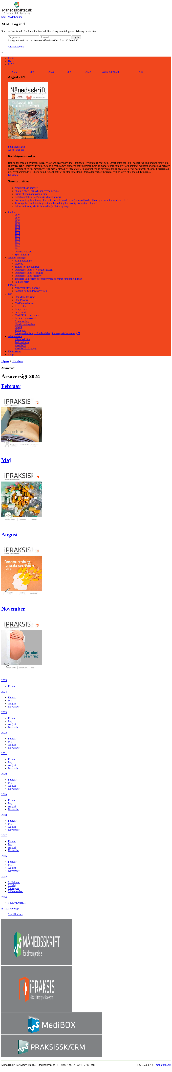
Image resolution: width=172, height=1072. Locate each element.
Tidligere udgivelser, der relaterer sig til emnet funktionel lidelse (48, 278)
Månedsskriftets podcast (27, 287)
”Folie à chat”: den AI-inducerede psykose (37, 190)
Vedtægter (20, 330)
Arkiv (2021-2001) (112, 72)
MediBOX (20, 345)
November (13, 609)
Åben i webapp (16, 149)
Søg (3, 16)
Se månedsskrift (16, 146)
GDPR (18, 327)
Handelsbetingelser (25, 324)
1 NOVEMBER (17, 902)
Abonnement (15, 336)
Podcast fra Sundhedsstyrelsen (31, 290)
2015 (17, 245)
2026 (14, 72)
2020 (17, 230)
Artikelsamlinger (17, 257)
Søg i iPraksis (22, 254)
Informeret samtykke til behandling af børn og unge (42, 206)
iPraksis (12, 212)
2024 (51, 72)
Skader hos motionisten (27, 266)
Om (10, 293)
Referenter (20, 306)
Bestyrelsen (21, 309)
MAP (11, 64)
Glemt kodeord (16, 46)
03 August (13, 888)
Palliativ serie (22, 281)
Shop (11, 354)
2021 (17, 227)
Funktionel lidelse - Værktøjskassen (34, 269)
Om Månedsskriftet (25, 297)
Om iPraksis (21, 300)
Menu (11, 58)
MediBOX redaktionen (27, 315)
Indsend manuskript (25, 318)
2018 (17, 236)
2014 (17, 248)
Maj (6, 460)
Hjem (11, 61)
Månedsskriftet (22, 339)
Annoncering (22, 321)
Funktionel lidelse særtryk (28, 275)
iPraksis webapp (23, 251)
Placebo (19, 263)
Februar (10, 386)
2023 (69, 72)
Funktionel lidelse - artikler (29, 272)
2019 (17, 233)
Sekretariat (20, 312)
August (9, 534)
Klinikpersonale (23, 260)
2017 (17, 239)
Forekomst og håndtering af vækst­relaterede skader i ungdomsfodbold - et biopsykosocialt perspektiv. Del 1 (71, 200)
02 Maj (12, 885)
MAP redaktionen (24, 303)
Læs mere (13, 175)
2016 (17, 242)
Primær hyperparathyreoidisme (31, 194)
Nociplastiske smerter (26, 187)
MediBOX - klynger (25, 348)
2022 (88, 72)
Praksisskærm (22, 342)
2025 (32, 72)
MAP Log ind (15, 16)
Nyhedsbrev (14, 351)
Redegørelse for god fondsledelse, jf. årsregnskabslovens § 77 (47, 333)
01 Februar (14, 882)
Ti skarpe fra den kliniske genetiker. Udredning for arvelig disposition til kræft (56, 203)
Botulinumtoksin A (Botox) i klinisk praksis (38, 197)
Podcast (12, 284)
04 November (15, 891)
